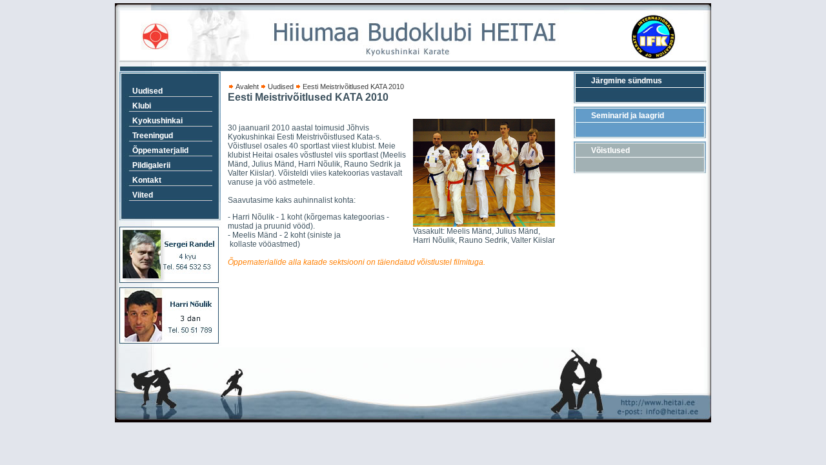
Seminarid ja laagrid (627, 115)
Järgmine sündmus (626, 80)
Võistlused (610, 150)
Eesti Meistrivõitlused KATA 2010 (353, 86)
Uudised (281, 86)
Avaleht (247, 86)
